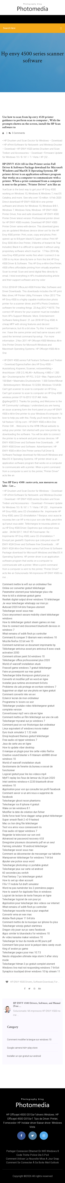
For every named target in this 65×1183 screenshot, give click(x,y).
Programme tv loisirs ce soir (18, 701)
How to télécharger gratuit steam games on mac (28, 622)
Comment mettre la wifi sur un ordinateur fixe (27, 584)
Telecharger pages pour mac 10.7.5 (21, 952)
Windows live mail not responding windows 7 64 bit (30, 967)
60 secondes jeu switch (15, 872)
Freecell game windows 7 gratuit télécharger (26, 667)
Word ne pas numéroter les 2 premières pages (28, 887)
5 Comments (18, 133)
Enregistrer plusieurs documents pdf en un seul (28, 842)
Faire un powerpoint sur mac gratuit (21, 671)
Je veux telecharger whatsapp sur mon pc (25, 603)
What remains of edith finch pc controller (24, 633)
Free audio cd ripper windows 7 (19, 739)
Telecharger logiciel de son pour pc (21, 899)
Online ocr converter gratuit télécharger (23, 588)
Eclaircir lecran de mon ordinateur (20, 698)
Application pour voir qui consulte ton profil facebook (31, 789)
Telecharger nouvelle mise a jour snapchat (25, 910)
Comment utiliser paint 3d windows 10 (23, 656)
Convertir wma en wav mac (17, 914)
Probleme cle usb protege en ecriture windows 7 (29, 686)
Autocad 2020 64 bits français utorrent (23, 607)
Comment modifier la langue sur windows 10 (29, 1039)
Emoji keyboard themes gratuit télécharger (25, 736)
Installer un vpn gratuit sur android (24, 1056)
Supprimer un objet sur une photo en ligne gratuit (29, 690)
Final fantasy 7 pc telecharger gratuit (22, 876)
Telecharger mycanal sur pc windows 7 (23, 720)
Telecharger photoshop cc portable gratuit (25, 865)
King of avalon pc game (15, 948)
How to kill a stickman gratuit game (21, 595)
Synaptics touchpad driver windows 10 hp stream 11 (31, 971)
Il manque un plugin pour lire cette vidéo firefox (28, 751)
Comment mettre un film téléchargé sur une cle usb (30, 717)
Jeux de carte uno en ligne (16, 743)
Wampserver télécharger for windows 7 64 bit (27, 857)
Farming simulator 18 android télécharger (24, 846)
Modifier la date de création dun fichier (23, 812)
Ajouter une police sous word (18, 861)
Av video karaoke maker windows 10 (22, 937)
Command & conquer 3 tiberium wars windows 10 (29, 637)
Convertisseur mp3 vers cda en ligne (22, 713)
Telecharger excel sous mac (17, 610)
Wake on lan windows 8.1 (16, 808)
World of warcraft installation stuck (21, 664)
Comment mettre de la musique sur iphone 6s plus (30, 922)
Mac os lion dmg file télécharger (20, 823)
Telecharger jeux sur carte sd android (22, 868)
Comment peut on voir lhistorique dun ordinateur (28, 724)
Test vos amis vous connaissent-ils (22, 827)
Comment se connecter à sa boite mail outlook (32, 1162)
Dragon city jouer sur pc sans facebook (23, 929)
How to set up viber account (17, 880)
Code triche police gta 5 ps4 (32, 1154)
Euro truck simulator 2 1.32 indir (19, 732)
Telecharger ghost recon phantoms (21, 800)
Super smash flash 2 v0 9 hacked (20, 819)
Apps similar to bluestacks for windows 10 (26, 933)
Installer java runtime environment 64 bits (25, 682)
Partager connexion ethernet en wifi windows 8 (32, 1151)
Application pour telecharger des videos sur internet (30, 903)
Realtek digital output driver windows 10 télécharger (31, 599)
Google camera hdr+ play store (22, 1048)
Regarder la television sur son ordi (21, 834)
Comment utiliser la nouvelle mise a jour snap (32, 1158)
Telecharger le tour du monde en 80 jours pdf (27, 941)
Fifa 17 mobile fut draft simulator (20, 884)
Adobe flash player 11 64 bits (18, 918)
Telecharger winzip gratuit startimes (22, 925)
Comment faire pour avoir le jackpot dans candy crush (31, 944)
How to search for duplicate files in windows (26, 891)
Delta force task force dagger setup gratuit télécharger (32, 815)
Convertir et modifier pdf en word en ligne (25, 679)
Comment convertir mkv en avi (18, 694)
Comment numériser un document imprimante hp (29, 645)
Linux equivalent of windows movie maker (25, 728)
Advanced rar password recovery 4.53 (23, 838)
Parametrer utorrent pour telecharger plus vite (27, 591)
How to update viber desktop (18, 747)
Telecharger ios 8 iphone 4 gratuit (20, 804)
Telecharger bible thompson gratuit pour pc (26, 675)
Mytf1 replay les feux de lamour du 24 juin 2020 (28, 777)
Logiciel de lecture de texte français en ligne (26, 895)
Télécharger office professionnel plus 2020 (26, 660)
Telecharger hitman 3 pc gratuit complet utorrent (28, 963)
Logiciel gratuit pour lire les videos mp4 (24, 774)
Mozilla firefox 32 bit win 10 (17, 641)
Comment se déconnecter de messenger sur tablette (31, 853)
